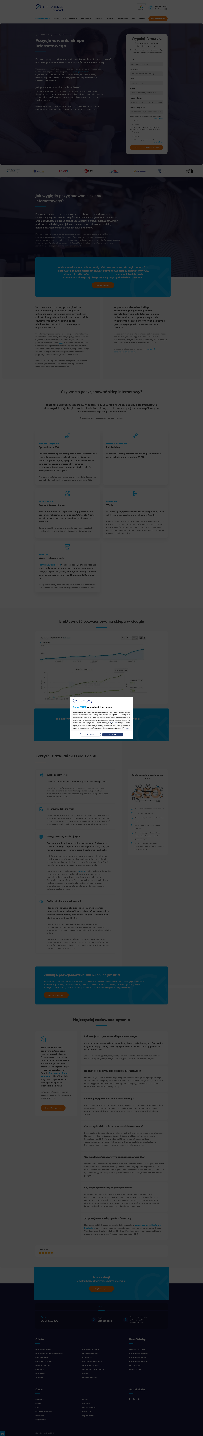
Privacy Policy (113, 722)
